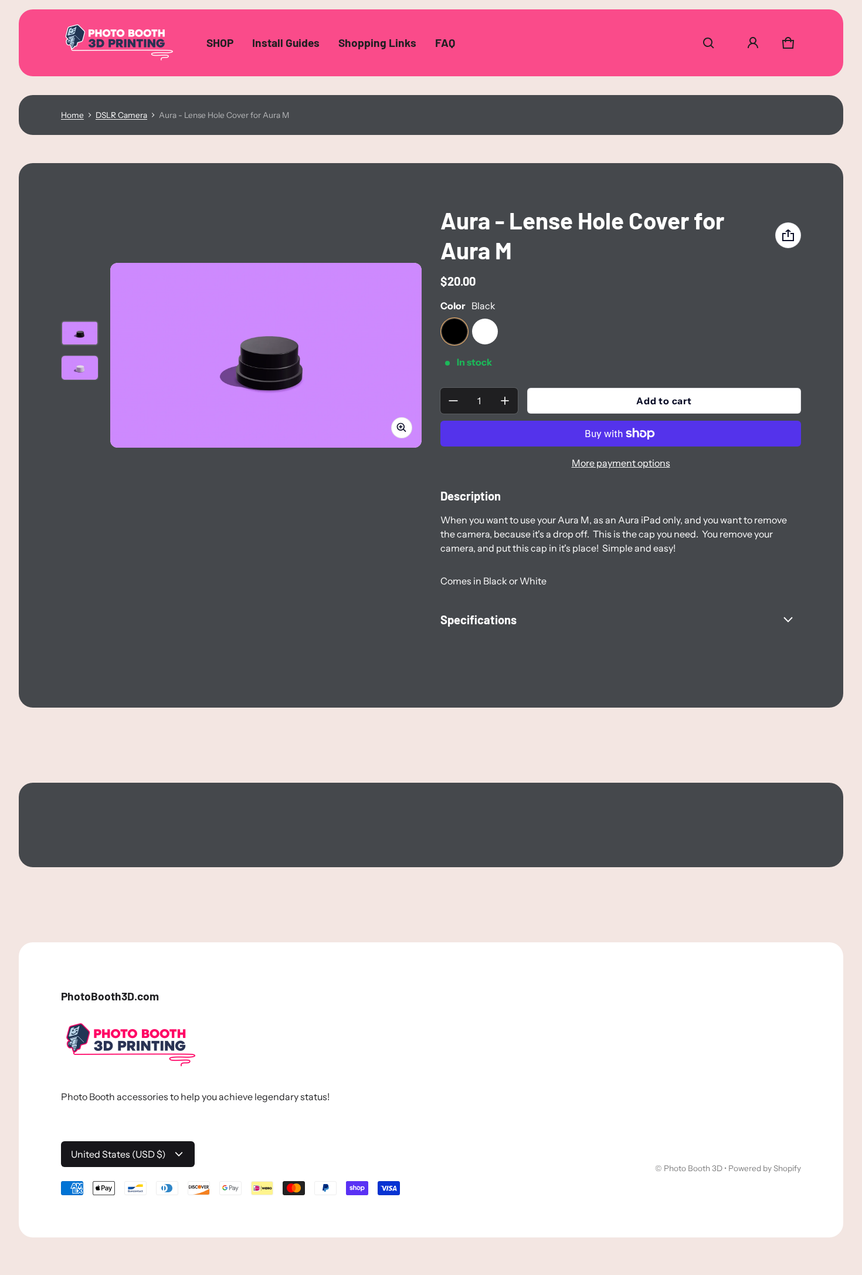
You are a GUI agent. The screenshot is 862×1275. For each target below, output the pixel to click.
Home (72, 115)
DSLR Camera (121, 115)
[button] (708, 43)
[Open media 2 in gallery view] (80, 367)
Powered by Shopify (764, 1168)
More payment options (621, 463)
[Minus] (453, 401)
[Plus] (505, 401)
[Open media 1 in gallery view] (80, 333)
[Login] (753, 43)
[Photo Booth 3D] (119, 42)
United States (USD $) (118, 1154)
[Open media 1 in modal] (266, 355)
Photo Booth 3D (693, 1168)
